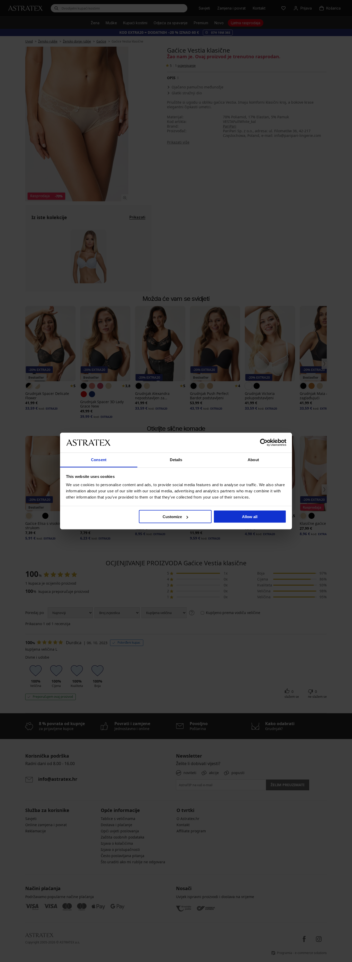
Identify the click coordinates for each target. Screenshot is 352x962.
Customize (172, 517)
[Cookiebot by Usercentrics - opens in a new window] (263, 442)
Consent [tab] (98, 459)
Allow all (249, 517)
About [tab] (253, 459)
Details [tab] (176, 459)
